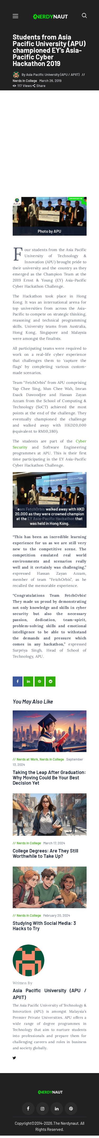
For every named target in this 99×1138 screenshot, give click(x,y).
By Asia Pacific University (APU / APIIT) (51, 74)
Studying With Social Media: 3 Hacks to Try (44, 925)
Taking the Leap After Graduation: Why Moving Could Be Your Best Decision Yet (49, 777)
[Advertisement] (49, 144)
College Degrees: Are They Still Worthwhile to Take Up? (45, 853)
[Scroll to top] (95, 1134)
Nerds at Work (27, 759)
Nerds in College (25, 80)
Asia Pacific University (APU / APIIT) (50, 993)
